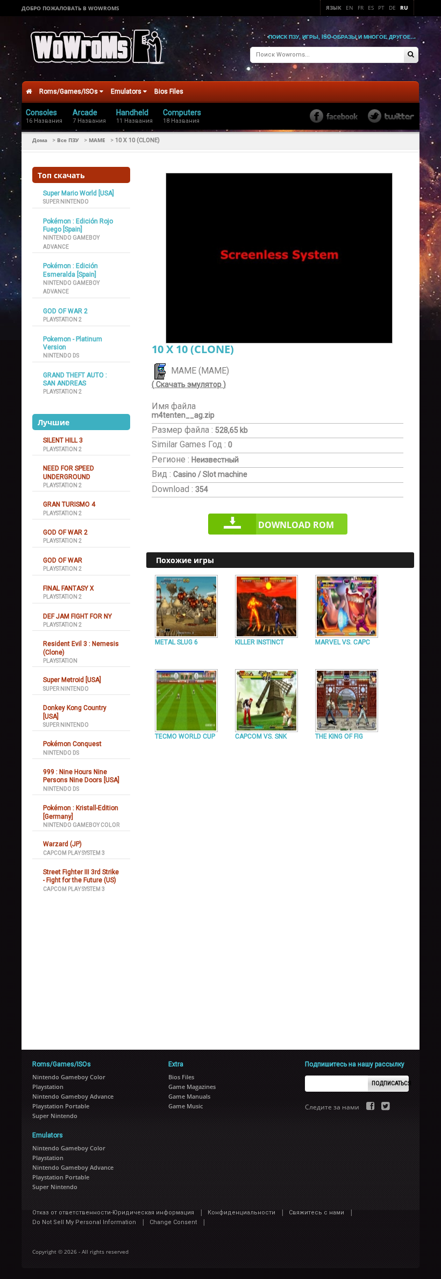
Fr (361, 7)
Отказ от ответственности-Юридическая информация (113, 1212)
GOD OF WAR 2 (65, 311)
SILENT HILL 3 (63, 440)
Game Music (185, 1106)
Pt (381, 7)
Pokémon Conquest (72, 744)
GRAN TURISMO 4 (69, 504)
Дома (39, 140)
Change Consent (173, 1222)
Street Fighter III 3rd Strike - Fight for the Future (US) (81, 876)
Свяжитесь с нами (316, 1212)
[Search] (411, 55)
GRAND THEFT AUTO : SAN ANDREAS (75, 379)
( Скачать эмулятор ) (189, 384)
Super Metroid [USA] (72, 680)
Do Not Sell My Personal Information (84, 1222)
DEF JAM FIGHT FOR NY (77, 616)
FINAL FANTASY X (68, 588)
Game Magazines (192, 1087)
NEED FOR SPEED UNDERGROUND (68, 472)
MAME (97, 140)
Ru (404, 7)
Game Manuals (189, 1096)
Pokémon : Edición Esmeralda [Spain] (70, 270)
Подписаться (390, 1083)
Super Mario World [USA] (78, 193)
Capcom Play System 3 (74, 853)
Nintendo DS (61, 356)
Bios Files (168, 91)
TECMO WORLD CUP (185, 736)
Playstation (60, 661)
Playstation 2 (62, 319)
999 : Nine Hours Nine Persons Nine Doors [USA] (81, 776)
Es (371, 7)
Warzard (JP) (62, 844)
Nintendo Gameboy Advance (72, 1096)
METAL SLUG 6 (176, 642)
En (349, 7)
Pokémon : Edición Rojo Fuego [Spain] (78, 225)
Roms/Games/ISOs (69, 91)
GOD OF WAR (62, 560)
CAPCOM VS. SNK (261, 736)
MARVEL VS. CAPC (342, 642)
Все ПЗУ (68, 140)
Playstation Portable (60, 1106)
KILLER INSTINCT (259, 642)
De (392, 7)
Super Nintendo (66, 202)
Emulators (127, 91)
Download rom (296, 525)
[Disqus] (280, 890)
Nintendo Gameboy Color (81, 825)
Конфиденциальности (241, 1212)
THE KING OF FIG (339, 736)
